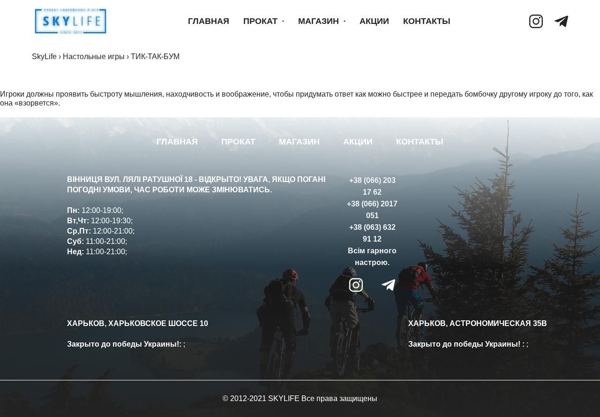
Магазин (318, 21)
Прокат (260, 21)
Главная (208, 21)
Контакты (426, 21)
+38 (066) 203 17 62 (372, 186)
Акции (374, 21)
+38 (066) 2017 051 (372, 210)
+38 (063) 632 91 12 (372, 233)
